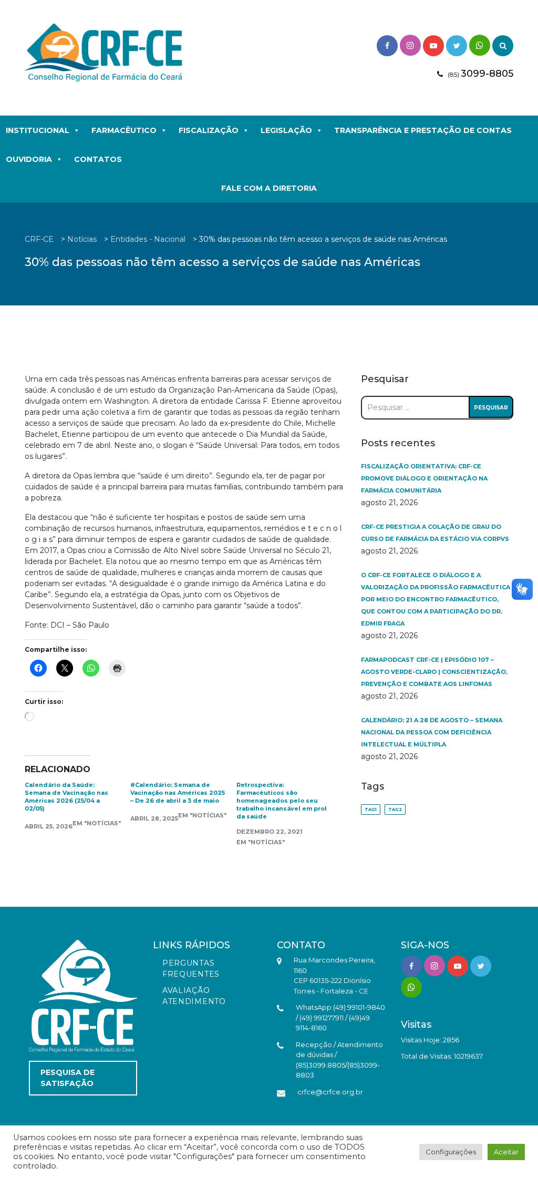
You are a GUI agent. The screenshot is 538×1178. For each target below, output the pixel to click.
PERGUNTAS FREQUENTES (191, 968)
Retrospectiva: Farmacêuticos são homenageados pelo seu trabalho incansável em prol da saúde (281, 800)
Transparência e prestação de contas (423, 130)
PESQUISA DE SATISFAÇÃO (67, 1078)
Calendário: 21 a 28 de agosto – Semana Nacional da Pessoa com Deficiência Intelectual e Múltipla (431, 732)
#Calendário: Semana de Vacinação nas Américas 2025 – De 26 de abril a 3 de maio (177, 792)
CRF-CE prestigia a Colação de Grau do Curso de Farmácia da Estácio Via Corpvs (435, 532)
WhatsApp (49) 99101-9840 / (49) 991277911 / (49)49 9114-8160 (340, 1017)
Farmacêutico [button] (124, 130)
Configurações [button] (451, 1152)
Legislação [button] (286, 130)
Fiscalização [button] (209, 130)
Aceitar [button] (506, 1152)
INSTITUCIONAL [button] (37, 130)
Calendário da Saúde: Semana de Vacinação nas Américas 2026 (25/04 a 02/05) (66, 796)
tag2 (395, 809)
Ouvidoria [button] (29, 159)
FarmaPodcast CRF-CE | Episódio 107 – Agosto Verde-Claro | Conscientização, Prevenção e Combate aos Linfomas (434, 672)
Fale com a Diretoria (269, 188)
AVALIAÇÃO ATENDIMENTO (194, 996)
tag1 (371, 809)
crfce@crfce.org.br (330, 1092)
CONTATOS (98, 159)
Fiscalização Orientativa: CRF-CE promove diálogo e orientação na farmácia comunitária (424, 478)
